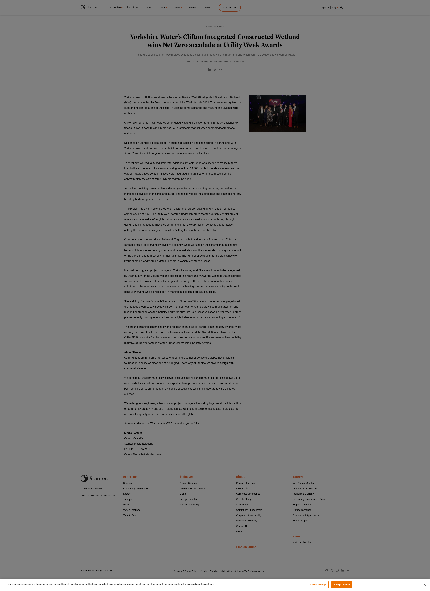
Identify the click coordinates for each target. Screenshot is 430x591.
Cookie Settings (318, 584)
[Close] (424, 584)
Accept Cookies (342, 584)
